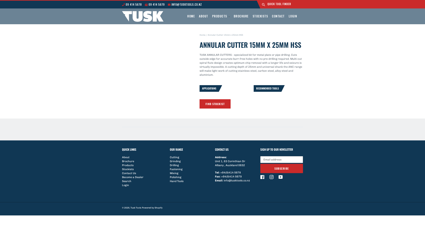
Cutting (174, 157)
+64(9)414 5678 (230, 172)
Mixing (174, 173)
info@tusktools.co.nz (186, 4)
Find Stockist (215, 104)
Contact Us (129, 173)
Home (202, 35)
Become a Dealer (132, 177)
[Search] (263, 4)
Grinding (175, 161)
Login (125, 185)
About (125, 157)
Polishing (175, 177)
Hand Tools (177, 181)
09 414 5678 (133, 4)
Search (126, 181)
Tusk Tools (135, 207)
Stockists (128, 169)
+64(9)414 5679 (231, 176)
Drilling (174, 165)
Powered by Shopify (152, 207)
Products (128, 165)
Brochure (128, 161)
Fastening (176, 169)
